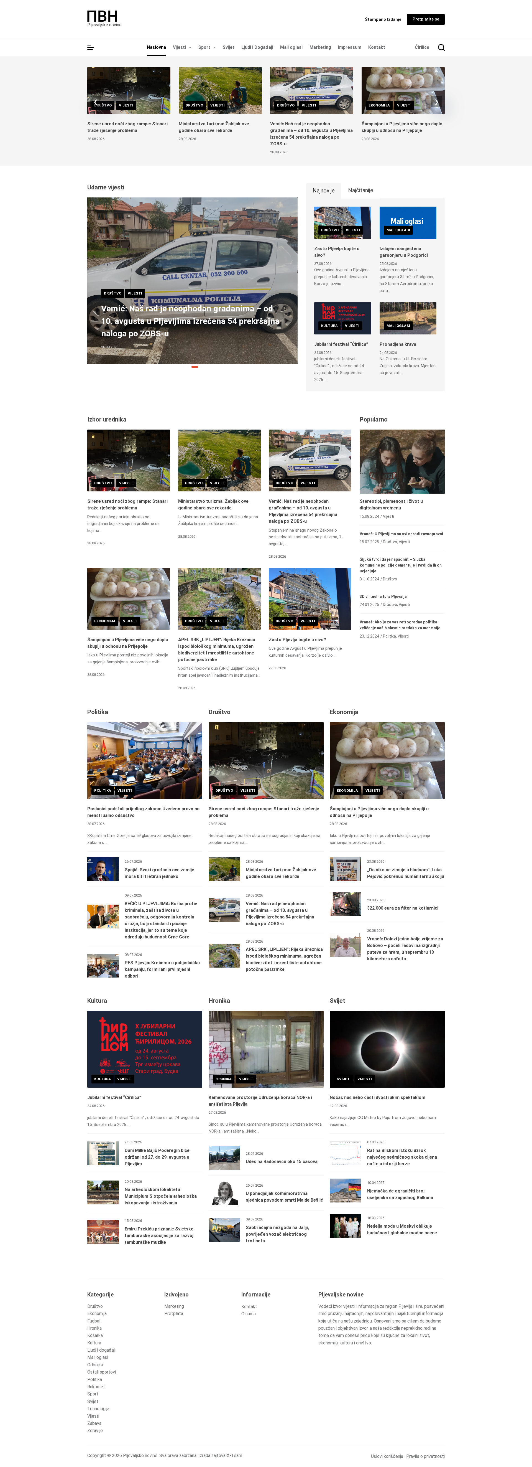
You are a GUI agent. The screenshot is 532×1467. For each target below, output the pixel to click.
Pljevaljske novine (104, 24)
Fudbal (93, 1321)
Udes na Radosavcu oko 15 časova (282, 1161)
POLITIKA (102, 790)
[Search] (441, 47)
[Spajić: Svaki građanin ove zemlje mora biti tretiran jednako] (103, 869)
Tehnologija (98, 1408)
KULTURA (329, 326)
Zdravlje (95, 1430)
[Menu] (90, 47)
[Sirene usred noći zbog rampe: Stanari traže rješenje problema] (128, 90)
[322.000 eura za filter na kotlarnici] (345, 904)
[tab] (323, 191)
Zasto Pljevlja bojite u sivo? (297, 639)
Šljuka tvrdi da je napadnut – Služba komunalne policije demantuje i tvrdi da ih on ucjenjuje (401, 565)
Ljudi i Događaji (257, 47)
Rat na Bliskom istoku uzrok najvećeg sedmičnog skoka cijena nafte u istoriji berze (402, 1157)
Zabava (94, 1423)
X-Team (234, 1455)
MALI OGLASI (398, 230)
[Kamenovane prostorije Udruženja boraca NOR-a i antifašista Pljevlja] (266, 1049)
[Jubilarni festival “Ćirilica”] (342, 318)
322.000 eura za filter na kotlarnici (402, 908)
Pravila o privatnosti (425, 1456)
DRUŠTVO (103, 105)
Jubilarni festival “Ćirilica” (341, 344)
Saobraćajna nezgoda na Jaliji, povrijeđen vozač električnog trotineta (277, 1234)
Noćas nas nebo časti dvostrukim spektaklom (377, 1097)
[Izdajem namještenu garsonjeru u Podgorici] (408, 223)
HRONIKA (224, 1079)
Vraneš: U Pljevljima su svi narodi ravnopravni (401, 534)
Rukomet (96, 1386)
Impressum (349, 47)
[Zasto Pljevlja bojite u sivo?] (342, 223)
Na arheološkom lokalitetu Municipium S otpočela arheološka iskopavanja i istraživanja (161, 1196)
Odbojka (95, 1364)
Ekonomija (97, 1313)
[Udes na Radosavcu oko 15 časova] (224, 1158)
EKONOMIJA (379, 105)
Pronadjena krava (398, 344)
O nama (248, 1313)
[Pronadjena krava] (408, 318)
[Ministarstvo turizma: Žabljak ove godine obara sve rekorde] (220, 90)
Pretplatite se (426, 19)
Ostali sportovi (101, 1372)
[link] (266, 111)
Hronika (94, 1328)
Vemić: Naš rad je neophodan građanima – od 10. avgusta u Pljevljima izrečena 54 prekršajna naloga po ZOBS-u (190, 321)
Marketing (320, 47)
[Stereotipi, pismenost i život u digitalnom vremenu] (402, 462)
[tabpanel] (375, 295)
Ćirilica (422, 47)
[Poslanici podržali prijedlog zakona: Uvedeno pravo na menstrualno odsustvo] (144, 760)
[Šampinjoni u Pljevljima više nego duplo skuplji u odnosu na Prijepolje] (403, 90)
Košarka (95, 1335)
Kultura (94, 1343)
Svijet (228, 47)
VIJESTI (126, 105)
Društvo (95, 1306)
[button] (95, 101)
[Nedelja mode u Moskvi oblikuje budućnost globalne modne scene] (345, 1226)
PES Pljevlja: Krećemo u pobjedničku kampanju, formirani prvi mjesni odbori (162, 969)
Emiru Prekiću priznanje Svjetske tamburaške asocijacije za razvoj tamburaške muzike (159, 1235)
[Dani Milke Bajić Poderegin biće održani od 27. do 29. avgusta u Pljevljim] (103, 1153)
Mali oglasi (291, 47)
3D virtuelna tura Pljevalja (383, 596)
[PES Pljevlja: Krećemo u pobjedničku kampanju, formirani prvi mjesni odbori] (103, 966)
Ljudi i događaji (101, 1350)
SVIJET (343, 1079)
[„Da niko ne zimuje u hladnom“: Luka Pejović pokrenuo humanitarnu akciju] (345, 869)
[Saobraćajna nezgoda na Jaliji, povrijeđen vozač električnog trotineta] (224, 1230)
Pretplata (173, 1313)
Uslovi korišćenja (387, 1456)
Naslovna (156, 47)
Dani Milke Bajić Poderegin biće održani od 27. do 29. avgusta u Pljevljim (157, 1157)
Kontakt (376, 47)
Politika (94, 1379)
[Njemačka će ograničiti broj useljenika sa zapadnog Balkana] (345, 1190)
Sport (204, 47)
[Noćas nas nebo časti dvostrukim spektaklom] (387, 1049)
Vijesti (179, 47)
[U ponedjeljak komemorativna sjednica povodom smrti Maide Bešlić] (224, 1193)
